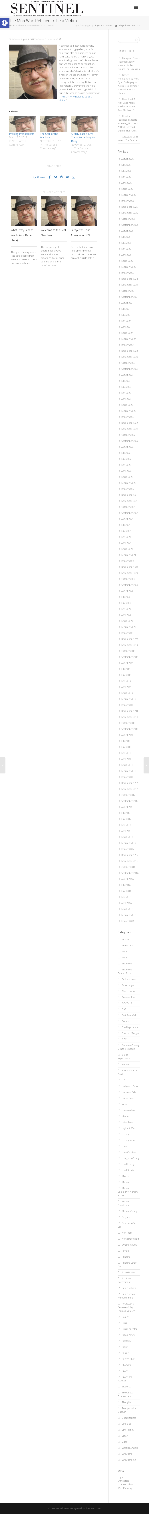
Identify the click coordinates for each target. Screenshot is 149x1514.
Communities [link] (128, 997)
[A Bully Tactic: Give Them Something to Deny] (84, 124)
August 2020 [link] (127, 591)
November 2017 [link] (129, 789)
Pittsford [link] (126, 1256)
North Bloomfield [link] (130, 1238)
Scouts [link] (125, 1347)
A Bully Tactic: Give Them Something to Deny (83, 137)
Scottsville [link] (127, 1341)
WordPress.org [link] (125, 1488)
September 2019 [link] (129, 657)
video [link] (124, 1441)
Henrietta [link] (126, 1064)
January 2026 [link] (127, 200)
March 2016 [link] (127, 909)
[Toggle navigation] (136, 7)
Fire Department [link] (130, 1027)
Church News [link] (128, 991)
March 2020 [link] (127, 621)
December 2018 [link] (129, 711)
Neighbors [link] (127, 1217)
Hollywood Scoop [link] (130, 1086)
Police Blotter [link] (128, 1272)
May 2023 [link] (126, 392)
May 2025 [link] (126, 248)
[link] (4, 23)
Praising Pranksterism (22, 133)
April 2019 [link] (126, 687)
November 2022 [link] (129, 428)
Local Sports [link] (128, 1170)
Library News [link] (128, 1140)
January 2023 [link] (127, 416)
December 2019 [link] (129, 639)
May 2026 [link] (126, 176)
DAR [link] (124, 1009)
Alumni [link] (125, 939)
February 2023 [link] (128, 410)
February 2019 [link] (128, 699)
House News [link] (128, 1098)
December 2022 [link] (129, 422)
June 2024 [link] (126, 314)
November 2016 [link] (129, 861)
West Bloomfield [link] (130, 1447)
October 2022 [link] (128, 434)
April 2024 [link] (126, 326)
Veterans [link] (126, 1423)
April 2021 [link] (126, 542)
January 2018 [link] (127, 777)
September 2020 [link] (129, 585)
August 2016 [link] (127, 879)
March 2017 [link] (127, 837)
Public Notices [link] (129, 1288)
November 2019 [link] (129, 645)
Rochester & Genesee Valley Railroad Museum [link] (126, 1307)
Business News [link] (129, 979)
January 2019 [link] (127, 705)
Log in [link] (121, 1477)
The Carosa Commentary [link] (46, 39)
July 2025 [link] (125, 236)
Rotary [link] (125, 1316)
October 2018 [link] (128, 723)
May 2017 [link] (126, 825)
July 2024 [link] (125, 308)
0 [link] (58, 39)
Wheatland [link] (127, 1453)
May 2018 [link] (126, 753)
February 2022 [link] (128, 482)
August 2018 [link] (127, 735)
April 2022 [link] (126, 470)
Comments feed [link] (126, 1484)
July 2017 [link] (125, 813)
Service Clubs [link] (128, 1359)
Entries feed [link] (124, 1480)
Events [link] (125, 1021)
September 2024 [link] (129, 296)
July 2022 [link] (125, 452)
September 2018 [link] (129, 729)
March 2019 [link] (127, 693)
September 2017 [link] (129, 801)
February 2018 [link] (128, 771)
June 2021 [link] (126, 530)
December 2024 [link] (129, 278)
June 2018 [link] (126, 747)
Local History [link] (128, 1164)
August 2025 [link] (127, 230)
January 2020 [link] (127, 633)
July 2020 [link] (125, 597)
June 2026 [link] (126, 170)
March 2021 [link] (127, 548)
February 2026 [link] (128, 194)
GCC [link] (124, 1039)
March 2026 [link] (127, 188)
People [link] (125, 1250)
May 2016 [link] (126, 897)
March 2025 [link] (127, 260)
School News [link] (128, 1335)
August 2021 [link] (127, 518)
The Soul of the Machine (49, 135)
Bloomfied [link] (127, 963)
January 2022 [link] (127, 488)
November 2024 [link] (129, 284)
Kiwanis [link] (125, 1116)
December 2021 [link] (129, 494)
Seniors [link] (125, 1353)
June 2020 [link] (126, 603)
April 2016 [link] (126, 903)
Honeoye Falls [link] (129, 1092)
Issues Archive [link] (129, 1110)
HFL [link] (124, 1080)
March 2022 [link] (127, 476)
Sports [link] (125, 1371)
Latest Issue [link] (127, 1122)
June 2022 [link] (126, 458)
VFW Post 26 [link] (128, 1429)
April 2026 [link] (126, 182)
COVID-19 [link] (127, 1003)
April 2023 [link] (126, 398)
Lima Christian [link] (129, 1152)
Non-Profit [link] (127, 1232)
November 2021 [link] (129, 500)
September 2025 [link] (129, 224)
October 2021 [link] (128, 506)
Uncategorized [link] (129, 1417)
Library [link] (125, 1134)
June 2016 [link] (126, 891)
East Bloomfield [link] (129, 1015)
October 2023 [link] (128, 362)
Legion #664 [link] (128, 1128)
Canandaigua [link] (128, 985)
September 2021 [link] (129, 512)
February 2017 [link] (128, 843)
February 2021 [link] (128, 554)
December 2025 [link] (129, 206)
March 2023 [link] (127, 404)
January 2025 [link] (127, 272)
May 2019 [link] (126, 681)
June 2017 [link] (126, 819)
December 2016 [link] (129, 855)
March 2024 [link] (127, 332)
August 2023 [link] (127, 374)
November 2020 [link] (129, 573)
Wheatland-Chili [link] (130, 1459)
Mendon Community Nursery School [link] (128, 1192)
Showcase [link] (127, 1365)
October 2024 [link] (128, 290)
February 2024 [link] (128, 338)
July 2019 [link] (125, 669)
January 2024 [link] (127, 344)
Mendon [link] (126, 1182)
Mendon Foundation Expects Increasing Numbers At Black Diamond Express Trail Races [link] (128, 123)
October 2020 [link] (128, 579)
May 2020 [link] (126, 609)
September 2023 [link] (129, 368)
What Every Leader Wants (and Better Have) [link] (22, 235)
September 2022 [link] (129, 440)
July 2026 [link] (125, 164)
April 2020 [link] (126, 615)
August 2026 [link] (127, 158)
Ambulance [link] (127, 945)
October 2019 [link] (128, 651)
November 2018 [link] (129, 717)
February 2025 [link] (128, 266)
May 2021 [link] (126, 536)
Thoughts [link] (126, 1402)
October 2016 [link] (128, 867)
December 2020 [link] (129, 567)
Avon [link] (124, 951)
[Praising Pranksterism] (22, 124)
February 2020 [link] (128, 627)
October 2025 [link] (128, 218)
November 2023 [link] (129, 356)
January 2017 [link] (127, 849)
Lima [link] (124, 1146)
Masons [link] (125, 1176)
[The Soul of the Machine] (53, 124)
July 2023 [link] (125, 380)
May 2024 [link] (126, 320)
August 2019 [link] (127, 663)
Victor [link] (125, 1435)
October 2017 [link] (128, 795)
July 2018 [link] (125, 741)
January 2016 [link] (127, 921)
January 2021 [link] (127, 560)
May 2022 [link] (126, 464)
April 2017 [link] (126, 831)
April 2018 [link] (126, 759)
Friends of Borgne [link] (130, 1033)
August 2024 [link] (127, 302)
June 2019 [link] (126, 675)
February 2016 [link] (128, 915)
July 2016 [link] (125, 885)
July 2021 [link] (125, 524)
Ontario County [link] (129, 1244)
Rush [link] (124, 1322)
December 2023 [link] (129, 350)
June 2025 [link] (126, 242)
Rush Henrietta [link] (129, 1329)
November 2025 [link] (129, 212)
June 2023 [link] (126, 386)
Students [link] (126, 1386)
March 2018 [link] (127, 765)
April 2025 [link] (126, 254)
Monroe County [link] (129, 1211)
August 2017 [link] (127, 807)
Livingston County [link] (130, 1158)
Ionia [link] (124, 1104)
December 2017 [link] (129, 783)
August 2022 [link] (127, 446)
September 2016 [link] (129, 873)
